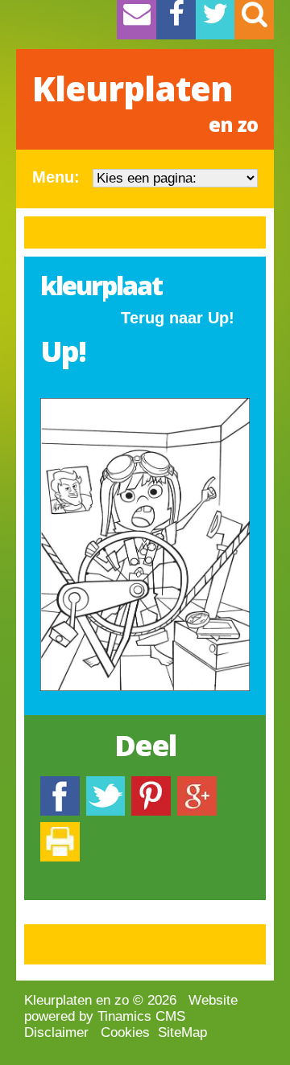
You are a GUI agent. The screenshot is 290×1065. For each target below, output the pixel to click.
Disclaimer (56, 1032)
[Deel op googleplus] (197, 784)
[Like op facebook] (60, 784)
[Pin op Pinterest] (151, 784)
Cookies (125, 1032)
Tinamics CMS (141, 1016)
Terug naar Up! (177, 318)
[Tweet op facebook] (105, 784)
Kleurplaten (145, 101)
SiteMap (182, 1032)
